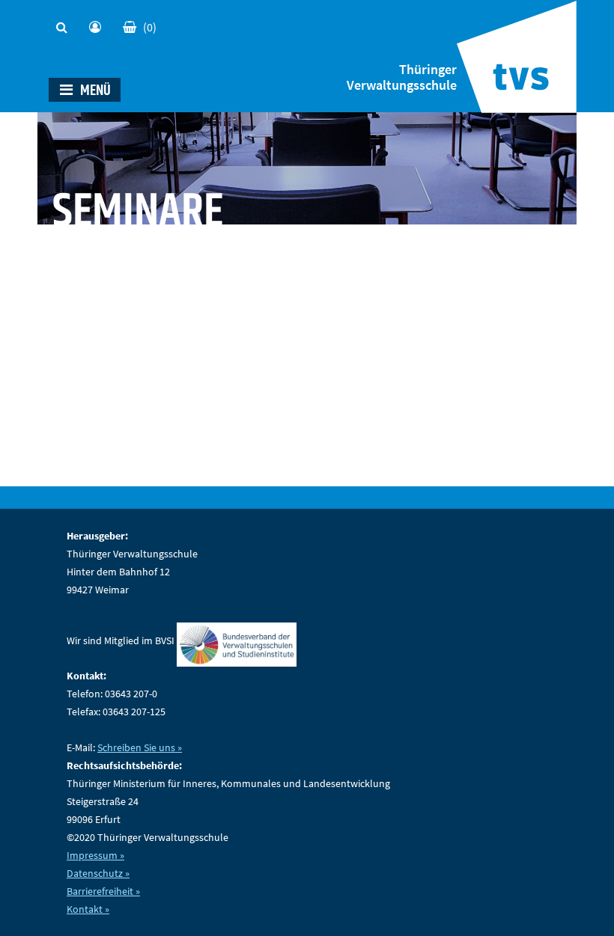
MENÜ (94, 90)
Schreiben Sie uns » (139, 747)
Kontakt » (88, 909)
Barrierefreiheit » (103, 891)
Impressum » (95, 855)
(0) (149, 26)
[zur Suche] (65, 23)
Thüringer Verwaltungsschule (402, 77)
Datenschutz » (98, 873)
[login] (98, 23)
